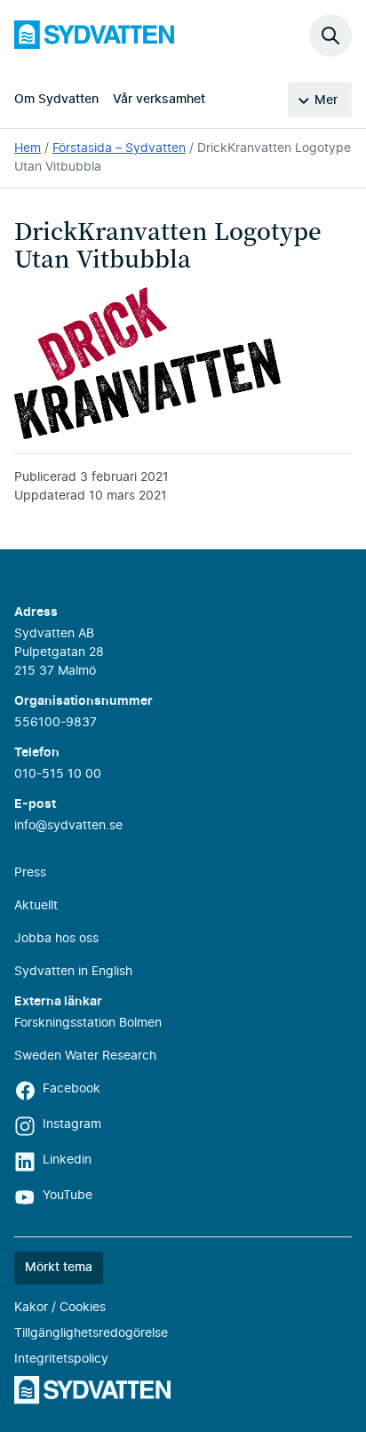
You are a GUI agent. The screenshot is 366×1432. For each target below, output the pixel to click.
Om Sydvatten (56, 99)
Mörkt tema (58, 1267)
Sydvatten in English (73, 971)
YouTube (67, 1195)
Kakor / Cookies (60, 1307)
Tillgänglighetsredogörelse (91, 1333)
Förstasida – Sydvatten (119, 148)
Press (30, 873)
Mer (326, 100)
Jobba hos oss (56, 938)
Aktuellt (36, 906)
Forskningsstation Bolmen (88, 1023)
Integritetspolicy (61, 1359)
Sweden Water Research (85, 1056)
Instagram (72, 1124)
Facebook (71, 1089)
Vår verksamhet (159, 99)
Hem (27, 148)
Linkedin (67, 1160)
